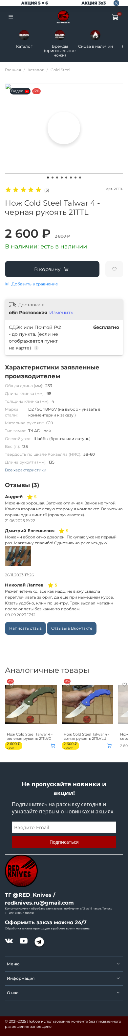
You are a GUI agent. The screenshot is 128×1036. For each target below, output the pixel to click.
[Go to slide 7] (75, 177)
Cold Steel (60, 69)
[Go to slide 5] (66, 177)
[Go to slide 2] (52, 177)
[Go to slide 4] (62, 177)
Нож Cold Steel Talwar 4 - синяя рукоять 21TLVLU (86, 736)
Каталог (24, 46)
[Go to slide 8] (80, 177)
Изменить (61, 312)
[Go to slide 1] (48, 177)
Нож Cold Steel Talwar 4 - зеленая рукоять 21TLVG (30, 736)
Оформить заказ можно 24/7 (46, 922)
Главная (13, 69)
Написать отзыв (25, 628)
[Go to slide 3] (57, 177)
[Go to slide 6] (71, 177)
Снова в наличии (95, 46)
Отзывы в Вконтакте (71, 628)
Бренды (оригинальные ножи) (59, 51)
